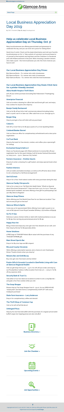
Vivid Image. (40, 409)
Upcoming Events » (32, 371)
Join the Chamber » (32, 351)
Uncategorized (30, 30)
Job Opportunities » (32, 390)
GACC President (12, 30)
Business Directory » (32, 332)
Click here (52, 85)
